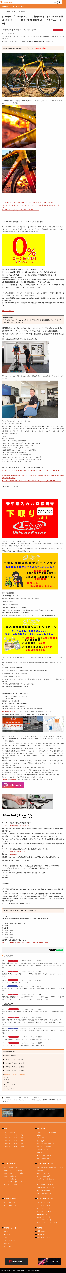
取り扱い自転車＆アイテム (45, 1198)
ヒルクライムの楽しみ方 (43, 1176)
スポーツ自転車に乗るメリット (12, 1167)
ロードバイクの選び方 (10, 1179)
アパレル (8, 1086)
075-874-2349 (13, 854)
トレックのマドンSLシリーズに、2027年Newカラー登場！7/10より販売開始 (24, 1045)
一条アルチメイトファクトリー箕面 (14, 1067)
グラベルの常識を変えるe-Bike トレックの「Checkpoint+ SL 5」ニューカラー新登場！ (27, 1039)
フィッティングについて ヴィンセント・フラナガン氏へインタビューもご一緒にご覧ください (31, 481)
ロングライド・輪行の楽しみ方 (45, 1179)
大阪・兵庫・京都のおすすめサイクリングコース (50, 1167)
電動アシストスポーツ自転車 (45, 1193)
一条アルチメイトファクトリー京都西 (14, 1074)
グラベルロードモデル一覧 (44, 1211)
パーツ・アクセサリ (11, 1084)
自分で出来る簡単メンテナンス (45, 1187)
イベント (8, 1077)
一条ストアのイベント (43, 1158)
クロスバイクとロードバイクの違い (13, 1173)
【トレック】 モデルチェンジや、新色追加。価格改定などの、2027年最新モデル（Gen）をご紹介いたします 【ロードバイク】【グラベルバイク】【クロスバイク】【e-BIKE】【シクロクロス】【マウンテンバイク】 (33, 965)
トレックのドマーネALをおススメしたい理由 (15, 982)
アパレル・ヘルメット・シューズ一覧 (47, 1223)
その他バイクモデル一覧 (43, 1217)
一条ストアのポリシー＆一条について (47, 1132)
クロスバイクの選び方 (10, 1176)
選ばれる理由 (41, 1128)
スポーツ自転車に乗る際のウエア (13, 1182)
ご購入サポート (41, 1135)
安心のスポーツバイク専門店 (45, 1146)
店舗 (55, 2)
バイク (7, 1082)
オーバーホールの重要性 (43, 1190)
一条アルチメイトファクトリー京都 (14, 1063)
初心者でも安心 (41, 1141)
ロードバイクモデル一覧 (43, 1205)
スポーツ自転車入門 (10, 1163)
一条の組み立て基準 (42, 1149)
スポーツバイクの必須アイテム (12, 1184)
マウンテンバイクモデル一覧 (45, 1208)
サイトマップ (41, 1234)
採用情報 (39, 1228)
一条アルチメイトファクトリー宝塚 (14, 1070)
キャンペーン (9, 1079)
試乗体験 (39, 1152)
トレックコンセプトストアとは (45, 1144)
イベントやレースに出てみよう (45, 1182)
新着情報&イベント (9, 1051)
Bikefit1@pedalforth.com (17, 852)
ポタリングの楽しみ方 (43, 1173)
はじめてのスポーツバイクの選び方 (13, 1170)
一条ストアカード (42, 1138)
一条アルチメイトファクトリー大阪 (14, 1059)
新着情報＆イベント (11, 1098)
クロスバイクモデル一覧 (43, 1202)
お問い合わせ (41, 1231)
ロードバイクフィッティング (45, 1184)
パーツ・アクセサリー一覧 (44, 1220)
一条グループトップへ (44, 1237)
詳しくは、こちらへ (8, 311)
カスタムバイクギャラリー (44, 1155)
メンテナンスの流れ (9, 1202)
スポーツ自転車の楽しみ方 (45, 1163)
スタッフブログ (10, 1089)
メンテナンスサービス (11, 1198)
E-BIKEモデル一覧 (42, 1214)
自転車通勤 (40, 1170)
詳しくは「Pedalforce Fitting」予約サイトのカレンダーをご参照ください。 (25, 942)
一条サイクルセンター (10, 1055)
